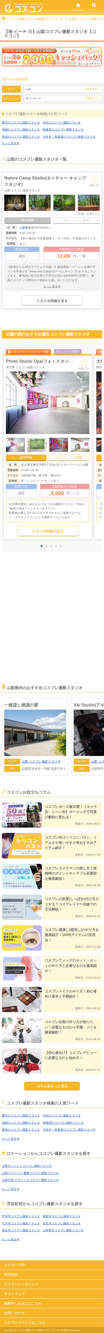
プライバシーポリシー (21, 1284)
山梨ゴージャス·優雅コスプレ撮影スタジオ (30, 1173)
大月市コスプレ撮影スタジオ (21, 1223)
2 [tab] (47, 546)
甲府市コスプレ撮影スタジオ (21, 1216)
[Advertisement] (52, 626)
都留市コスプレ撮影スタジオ (62, 1216)
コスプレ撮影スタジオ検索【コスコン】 (35, 19)
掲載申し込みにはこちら (23, 1303)
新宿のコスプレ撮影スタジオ (21, 136)
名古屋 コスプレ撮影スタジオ (25, 367)
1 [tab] (43, 546)
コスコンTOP (14, 1265)
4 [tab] (57, 546)
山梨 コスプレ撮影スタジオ (22, 190)
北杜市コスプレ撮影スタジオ (62, 1223)
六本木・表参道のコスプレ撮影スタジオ (69, 136)
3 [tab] (52, 546)
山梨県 (23, 227)
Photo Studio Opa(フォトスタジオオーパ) (46, 361)
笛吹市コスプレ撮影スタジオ (21, 1230)
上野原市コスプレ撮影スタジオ (63, 1230)
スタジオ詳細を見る (52, 301)
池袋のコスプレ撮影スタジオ (21, 129)
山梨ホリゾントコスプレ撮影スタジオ (27, 1165)
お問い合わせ (14, 1313)
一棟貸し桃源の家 (21, 705)
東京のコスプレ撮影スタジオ (21, 122)
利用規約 (11, 1275)
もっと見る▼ (10, 143)
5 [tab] (62, 546)
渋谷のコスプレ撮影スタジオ (62, 122)
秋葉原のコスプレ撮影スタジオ (63, 129)
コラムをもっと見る (52, 1086)
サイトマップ (14, 1294)
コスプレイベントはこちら (25, 1322)
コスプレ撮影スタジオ (41, 761)
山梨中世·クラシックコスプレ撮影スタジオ (30, 1179)
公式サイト (93, 213)
